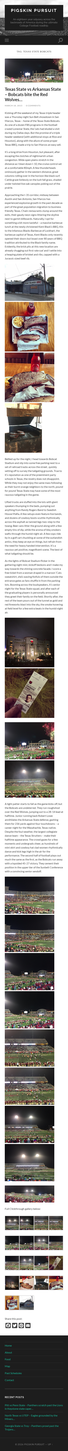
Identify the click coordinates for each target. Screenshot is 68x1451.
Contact (9, 1380)
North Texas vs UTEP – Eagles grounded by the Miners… (31, 1417)
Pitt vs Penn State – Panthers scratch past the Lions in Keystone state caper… (34, 1407)
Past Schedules (13, 1373)
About (8, 1352)
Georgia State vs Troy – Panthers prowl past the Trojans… (32, 1427)
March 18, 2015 (13, 105)
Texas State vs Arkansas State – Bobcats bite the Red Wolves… (33, 94)
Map (7, 1366)
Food (8, 1359)
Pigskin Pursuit (34, 10)
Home (8, 1345)
